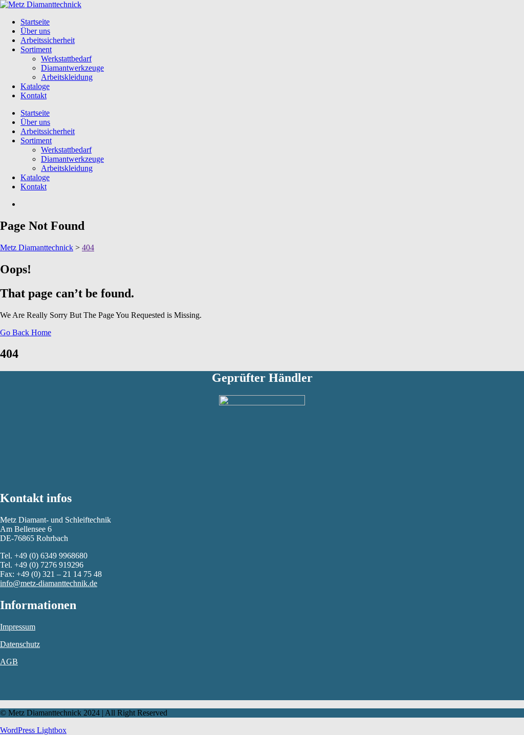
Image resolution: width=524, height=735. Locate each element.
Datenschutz (20, 644)
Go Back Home (25, 332)
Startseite (35, 21)
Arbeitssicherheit (47, 40)
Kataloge (35, 86)
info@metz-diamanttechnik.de (48, 583)
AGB (9, 661)
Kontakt (33, 95)
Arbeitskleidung (67, 77)
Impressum (17, 626)
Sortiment (36, 49)
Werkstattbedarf (66, 58)
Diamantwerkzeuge (72, 67)
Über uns (35, 31)
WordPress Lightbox (33, 730)
